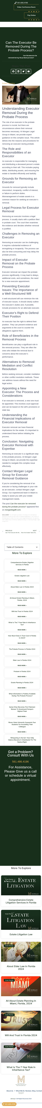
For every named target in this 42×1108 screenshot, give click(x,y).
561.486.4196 (20, 761)
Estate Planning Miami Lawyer (21, 1085)
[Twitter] (31, 12)
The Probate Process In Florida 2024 (22, 649)
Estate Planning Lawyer (21, 1083)
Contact (39, 1091)
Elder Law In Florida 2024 (22, 660)
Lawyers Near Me (21, 1092)
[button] (13, 71)
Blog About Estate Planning (14, 55)
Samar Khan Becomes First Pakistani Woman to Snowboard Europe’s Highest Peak (22, 709)
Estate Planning (8, 83)
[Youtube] (34, 12)
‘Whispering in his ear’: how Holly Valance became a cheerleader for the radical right (22, 740)
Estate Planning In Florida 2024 (22, 682)
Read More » (22, 570)
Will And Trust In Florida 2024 (22, 611)
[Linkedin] (36, 12)
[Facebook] (29, 12)
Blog (34, 1091)
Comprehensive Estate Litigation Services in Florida (21, 901)
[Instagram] (39, 12)
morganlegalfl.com (13, 510)
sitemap (12, 1098)
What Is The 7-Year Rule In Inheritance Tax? (21, 1068)
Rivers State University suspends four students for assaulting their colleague (22, 724)
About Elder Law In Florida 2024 (22, 587)
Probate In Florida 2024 (22, 671)
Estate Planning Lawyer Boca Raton (21, 1084)
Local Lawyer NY (21, 1093)
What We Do (20, 1091)
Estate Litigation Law (22, 576)
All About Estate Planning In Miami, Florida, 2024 (21, 1002)
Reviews (28, 1091)
